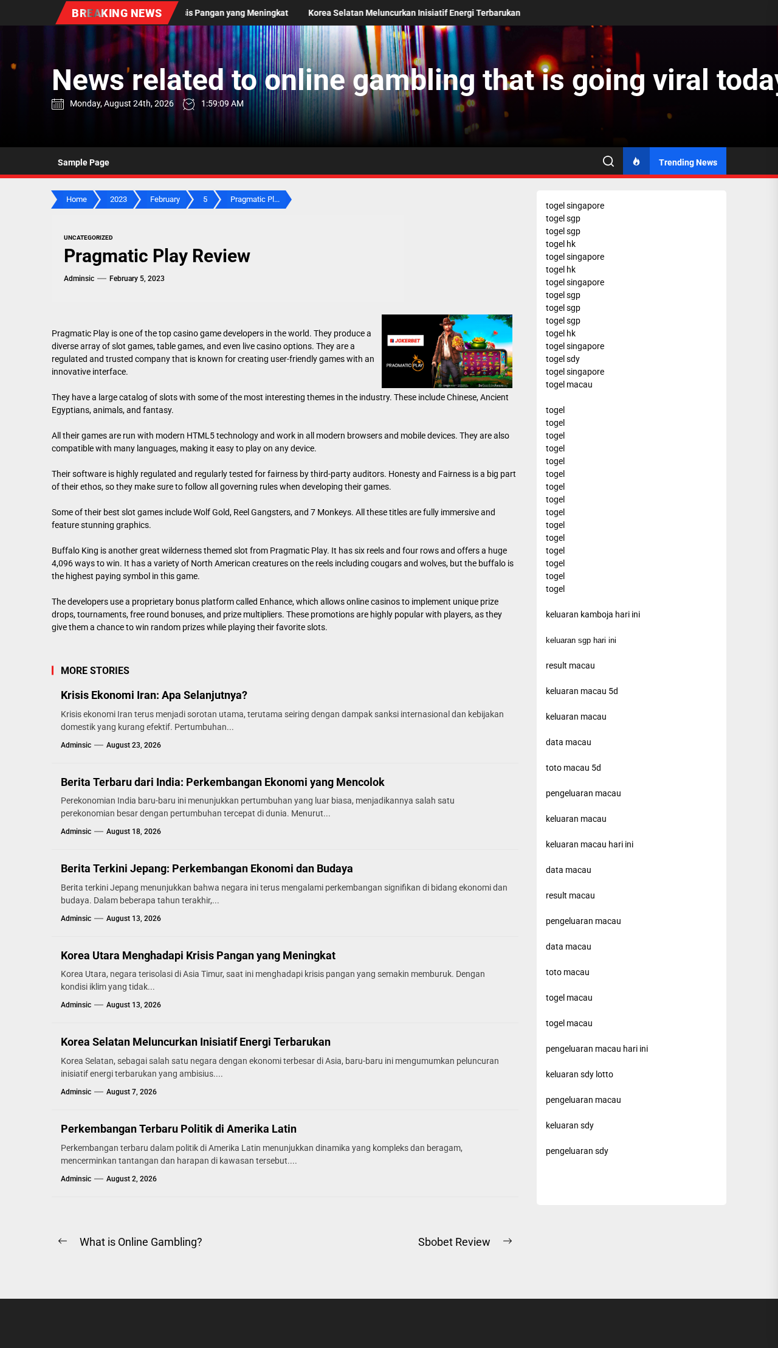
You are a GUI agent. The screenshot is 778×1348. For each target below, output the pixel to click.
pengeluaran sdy (577, 1151)
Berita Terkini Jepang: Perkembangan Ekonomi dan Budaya (207, 868)
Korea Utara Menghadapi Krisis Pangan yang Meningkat (198, 955)
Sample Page (83, 162)
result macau (570, 895)
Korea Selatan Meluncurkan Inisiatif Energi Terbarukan (196, 1041)
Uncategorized (88, 237)
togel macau (569, 1023)
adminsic (79, 278)
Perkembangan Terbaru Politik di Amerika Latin (179, 1128)
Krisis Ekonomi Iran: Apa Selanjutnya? (154, 695)
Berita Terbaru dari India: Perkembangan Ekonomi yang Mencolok (223, 782)
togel (555, 410)
